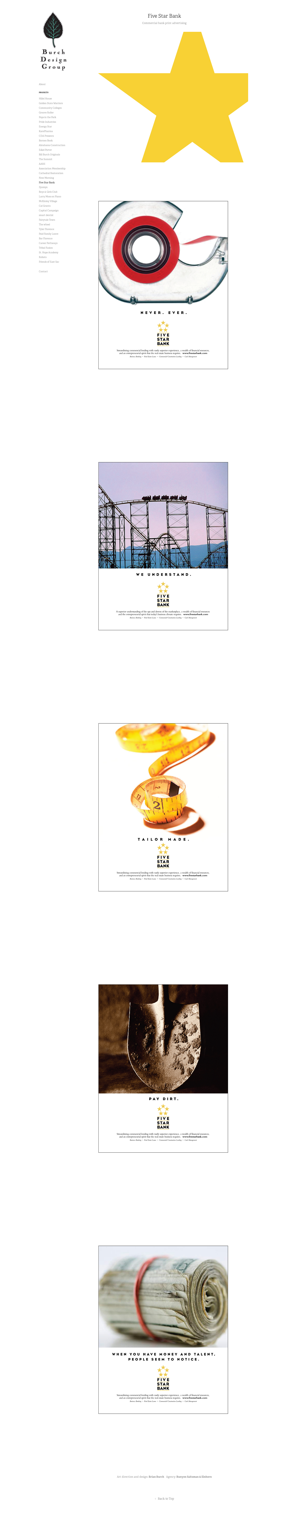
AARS (42, 163)
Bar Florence (45, 238)
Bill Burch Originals (49, 154)
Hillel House (45, 98)
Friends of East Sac (49, 261)
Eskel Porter (45, 149)
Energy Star (45, 126)
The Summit (45, 159)
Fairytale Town (47, 219)
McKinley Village (48, 201)
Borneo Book (46, 140)
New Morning (46, 177)
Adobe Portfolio (170, 1521)
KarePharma (46, 131)
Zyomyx (43, 187)
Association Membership (52, 168)
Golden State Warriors (51, 103)
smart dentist (46, 215)
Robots (43, 257)
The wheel (44, 224)
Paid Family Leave (48, 233)
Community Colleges (50, 107)
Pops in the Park (47, 117)
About (42, 84)
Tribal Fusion (46, 247)
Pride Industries (47, 121)
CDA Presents (46, 135)
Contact (43, 271)
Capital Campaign (49, 210)
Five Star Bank (47, 182)
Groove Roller (46, 112)
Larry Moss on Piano (50, 196)
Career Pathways (48, 243)
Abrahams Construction (52, 145)
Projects (43, 92)
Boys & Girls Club (48, 191)
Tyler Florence (46, 229)
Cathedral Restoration (51, 173)
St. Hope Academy (48, 252)
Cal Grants (44, 205)
